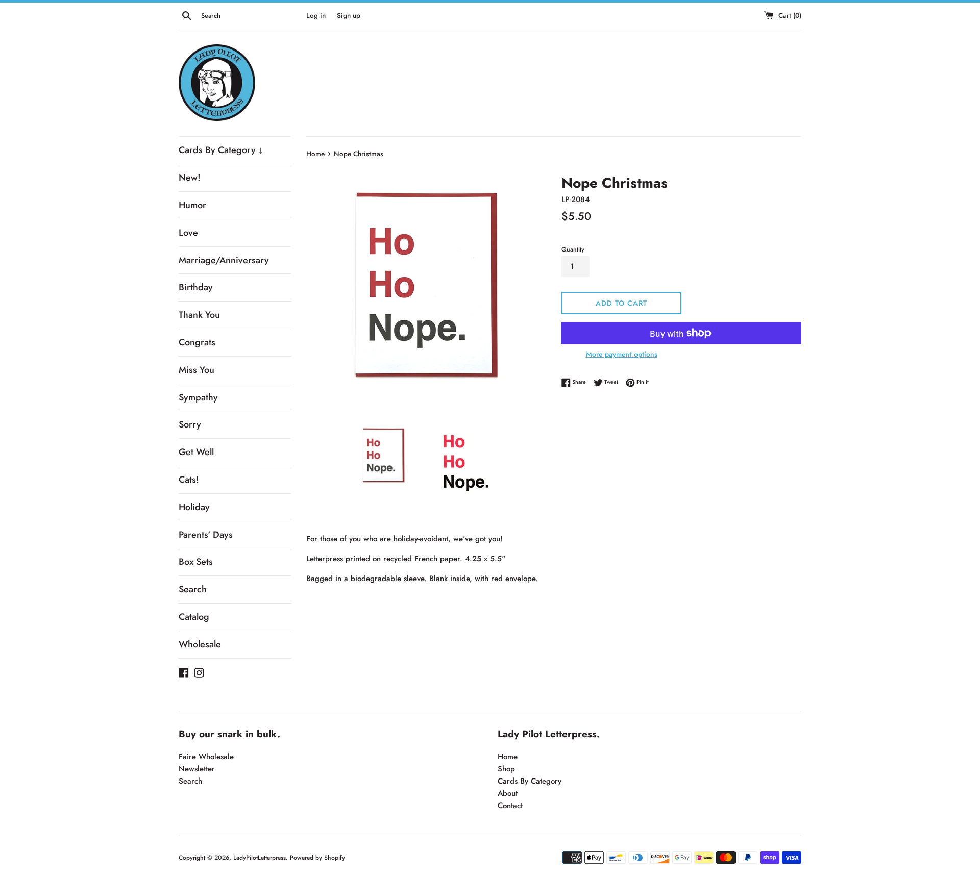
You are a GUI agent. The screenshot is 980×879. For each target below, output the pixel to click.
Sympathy (198, 397)
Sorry (190, 424)
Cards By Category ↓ (221, 150)
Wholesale (200, 644)
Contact (510, 805)
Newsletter (197, 768)
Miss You (196, 369)
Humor (192, 205)
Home (508, 756)
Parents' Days (206, 534)
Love (188, 232)
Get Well (196, 452)
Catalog (194, 616)
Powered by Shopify (317, 857)
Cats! (189, 479)
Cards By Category (529, 781)
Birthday (196, 287)
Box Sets (196, 561)
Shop (506, 768)
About (508, 793)
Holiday (194, 507)
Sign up (348, 15)
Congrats (197, 342)
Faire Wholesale (206, 756)
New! (190, 177)
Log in (316, 15)
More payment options (621, 354)
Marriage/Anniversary (224, 260)
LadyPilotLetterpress (259, 857)
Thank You (199, 314)
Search (193, 589)
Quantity (572, 249)
